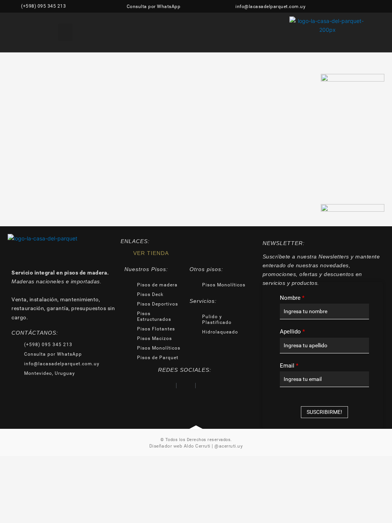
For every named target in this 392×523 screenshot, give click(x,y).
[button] (65, 32)
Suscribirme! (324, 412)
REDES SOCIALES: (184, 370)
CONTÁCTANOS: (34, 333)
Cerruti (202, 446)
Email (289, 365)
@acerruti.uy (228, 446)
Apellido (292, 331)
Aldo (189, 446)
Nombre (292, 297)
